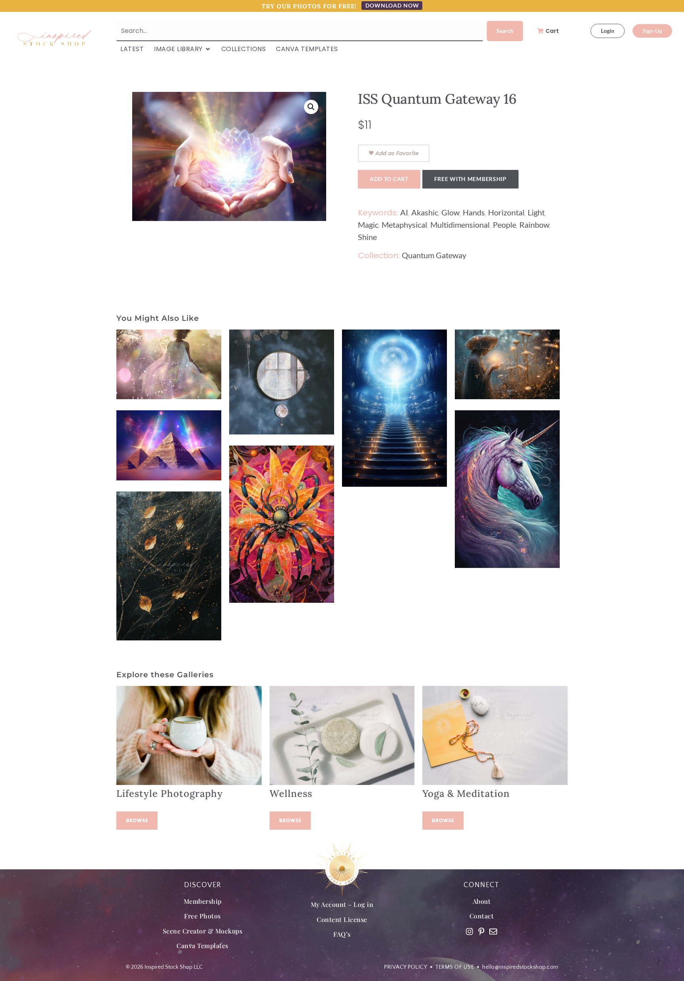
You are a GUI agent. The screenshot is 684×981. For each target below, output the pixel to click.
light (536, 212)
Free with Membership (470, 178)
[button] (311, 107)
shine (367, 237)
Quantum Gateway (434, 255)
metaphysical (404, 224)
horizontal (506, 212)
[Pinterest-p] (481, 931)
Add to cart (389, 178)
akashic (424, 212)
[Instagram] (469, 931)
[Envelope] (493, 931)
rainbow (534, 224)
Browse (137, 820)
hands (474, 212)
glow (450, 212)
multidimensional (460, 224)
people (504, 224)
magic (368, 224)
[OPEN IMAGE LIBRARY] (208, 49)
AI (404, 212)
